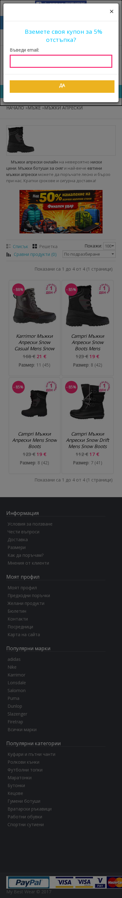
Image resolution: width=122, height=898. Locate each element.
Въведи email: (24, 50)
